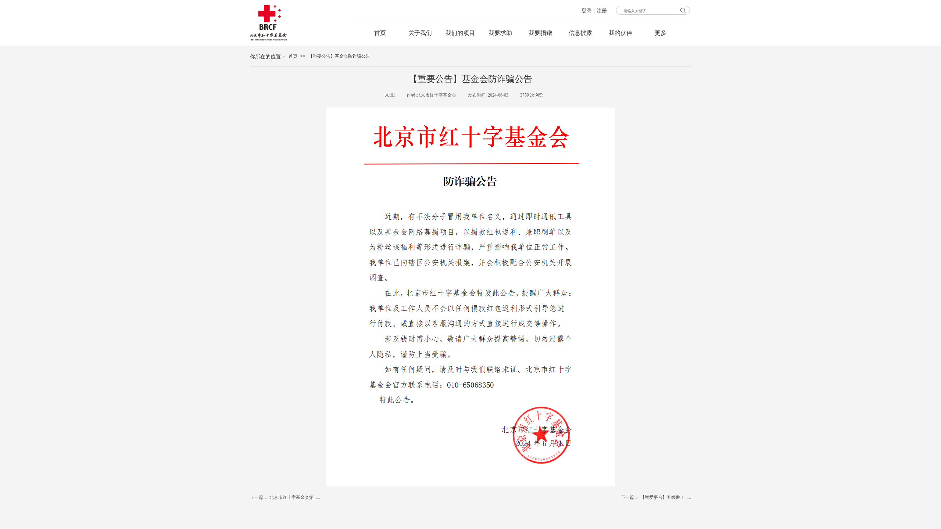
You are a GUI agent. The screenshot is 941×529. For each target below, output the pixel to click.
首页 (293, 56)
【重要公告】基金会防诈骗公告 (339, 56)
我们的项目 (460, 33)
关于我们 (420, 33)
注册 (602, 11)
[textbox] (666, 11)
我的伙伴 (620, 33)
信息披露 (580, 33)
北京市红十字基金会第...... (285, 497)
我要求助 (500, 33)
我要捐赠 (540, 33)
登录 (587, 11)
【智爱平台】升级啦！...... (656, 497)
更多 (660, 33)
